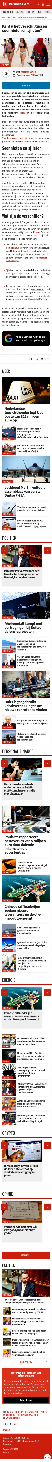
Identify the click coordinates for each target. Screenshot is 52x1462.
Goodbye (7, 1444)
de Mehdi (38, 289)
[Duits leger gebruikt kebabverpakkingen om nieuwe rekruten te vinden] (26, 672)
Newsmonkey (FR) (30, 1441)
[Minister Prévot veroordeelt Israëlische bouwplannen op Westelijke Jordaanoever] (9, 1082)
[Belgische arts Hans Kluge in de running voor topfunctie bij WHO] (9, 717)
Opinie (5, 1222)
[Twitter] (10, 1423)
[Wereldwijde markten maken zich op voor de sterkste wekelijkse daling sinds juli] (9, 1113)
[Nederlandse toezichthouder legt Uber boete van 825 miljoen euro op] (26, 378)
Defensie (6, 872)
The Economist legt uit (15, 138)
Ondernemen (8, 11)
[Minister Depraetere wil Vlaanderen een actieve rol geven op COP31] (7, 1308)
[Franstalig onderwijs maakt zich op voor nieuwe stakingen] (7, 1351)
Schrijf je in (26, 1399)
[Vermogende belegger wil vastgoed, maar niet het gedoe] (22, 1202)
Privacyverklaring (11, 1418)
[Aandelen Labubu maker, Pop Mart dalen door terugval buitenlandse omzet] (9, 1098)
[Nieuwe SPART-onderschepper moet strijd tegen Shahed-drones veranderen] (9, 860)
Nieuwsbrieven (31, 1412)
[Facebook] (5, 1423)
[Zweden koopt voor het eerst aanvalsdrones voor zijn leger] (9, 503)
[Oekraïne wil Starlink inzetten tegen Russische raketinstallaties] (9, 731)
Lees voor (26, 85)
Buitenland (7, 439)
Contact (7, 1452)
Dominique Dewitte (28, 71)
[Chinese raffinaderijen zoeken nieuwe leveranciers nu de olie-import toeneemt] (26, 876)
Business (6, 402)
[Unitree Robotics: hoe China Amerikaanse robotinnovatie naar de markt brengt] (9, 1036)
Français (6, 1429)
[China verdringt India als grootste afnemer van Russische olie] (9, 925)
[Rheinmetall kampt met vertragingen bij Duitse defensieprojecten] (26, 593)
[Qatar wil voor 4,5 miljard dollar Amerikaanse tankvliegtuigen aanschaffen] (9, 940)
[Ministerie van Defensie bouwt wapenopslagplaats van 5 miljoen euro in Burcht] (7, 1319)
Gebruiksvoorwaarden (27, 1414)
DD (6, 74)
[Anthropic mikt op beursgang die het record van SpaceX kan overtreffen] (9, 1065)
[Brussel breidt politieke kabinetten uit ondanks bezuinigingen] (7, 1329)
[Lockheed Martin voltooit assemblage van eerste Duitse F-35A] (26, 457)
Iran (22, 112)
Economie (20, 11)
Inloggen (19, 1412)
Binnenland (7, 727)
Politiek (30, 11)
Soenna (13, 247)
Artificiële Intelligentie (11, 1078)
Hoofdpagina (6, 17)
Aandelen (6, 1109)
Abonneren (8, 1412)
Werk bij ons (9, 1414)
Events (44, 1412)
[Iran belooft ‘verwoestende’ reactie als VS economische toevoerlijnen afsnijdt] (9, 443)
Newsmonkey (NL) (11, 1441)
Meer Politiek (34, 1361)
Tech (39, 11)
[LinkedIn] (15, 1423)
